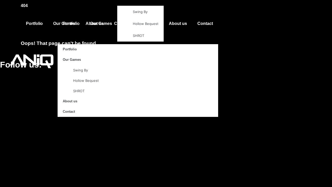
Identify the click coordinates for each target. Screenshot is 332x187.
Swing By (140, 12)
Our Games (101, 23)
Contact (205, 23)
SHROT (138, 36)
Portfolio (71, 23)
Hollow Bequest (145, 24)
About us (178, 23)
